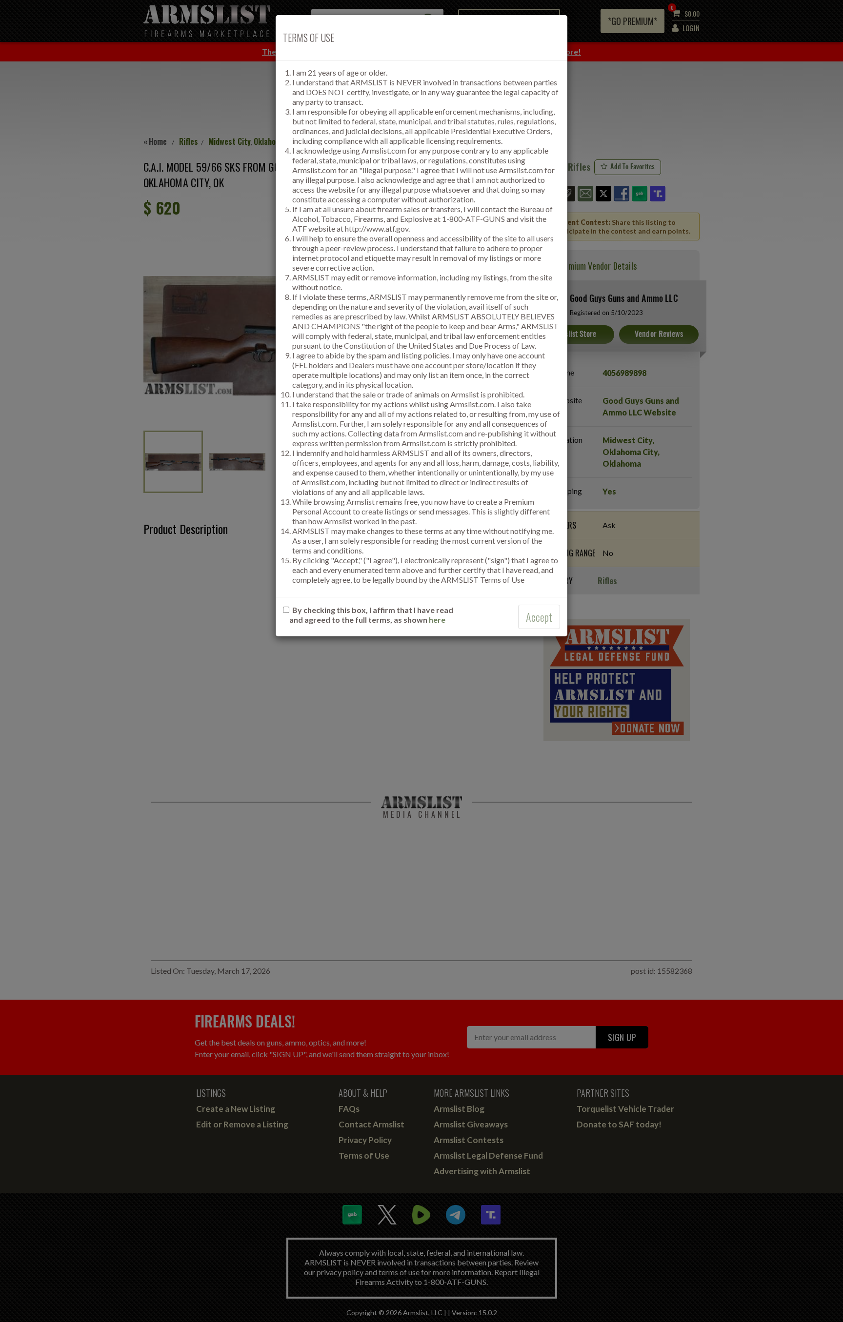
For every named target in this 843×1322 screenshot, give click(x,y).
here (437, 619)
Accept (539, 617)
